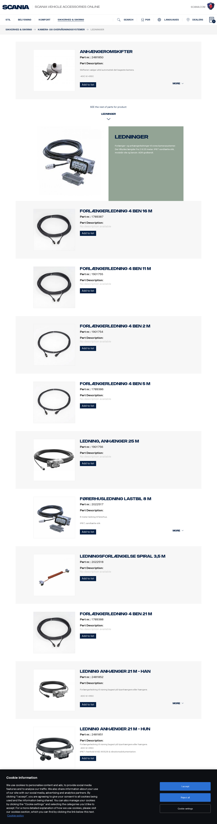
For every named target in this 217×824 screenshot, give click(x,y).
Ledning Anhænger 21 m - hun (115, 729)
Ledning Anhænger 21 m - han (115, 671)
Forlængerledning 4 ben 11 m (115, 268)
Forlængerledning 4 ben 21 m (116, 614)
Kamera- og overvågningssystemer (61, 29)
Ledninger (131, 137)
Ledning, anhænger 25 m (109, 441)
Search (128, 19)
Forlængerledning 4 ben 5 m (115, 383)
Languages (171, 19)
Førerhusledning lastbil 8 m (115, 499)
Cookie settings (185, 808)
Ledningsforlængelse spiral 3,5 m (122, 556)
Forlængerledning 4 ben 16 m (116, 211)
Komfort (44, 19)
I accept (185, 786)
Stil (8, 19)
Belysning (24, 19)
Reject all (185, 797)
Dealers (197, 19)
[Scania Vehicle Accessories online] (16, 7)
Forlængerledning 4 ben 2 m (115, 326)
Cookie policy (15, 815)
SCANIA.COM (198, 7)
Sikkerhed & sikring (71, 19)
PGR (147, 19)
